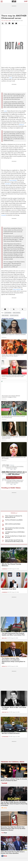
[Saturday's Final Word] (14, 580)
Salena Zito (4, 666)
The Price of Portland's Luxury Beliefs (14, 520)
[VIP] (25, 1)
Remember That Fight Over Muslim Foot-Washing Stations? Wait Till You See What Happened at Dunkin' (13, 828)
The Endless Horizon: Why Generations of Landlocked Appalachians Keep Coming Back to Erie (13, 660)
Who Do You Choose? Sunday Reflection (11, 565)
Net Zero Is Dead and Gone (11, 733)
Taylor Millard (6, 20)
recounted (3, 215)
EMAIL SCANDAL (16, 312)
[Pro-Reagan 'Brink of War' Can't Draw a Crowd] (14, 698)
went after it (8, 183)
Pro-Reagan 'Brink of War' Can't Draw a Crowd (14, 708)
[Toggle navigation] (2, 1)
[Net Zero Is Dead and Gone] (14, 724)
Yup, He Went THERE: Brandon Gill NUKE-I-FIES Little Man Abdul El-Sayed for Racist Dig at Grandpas (14, 803)
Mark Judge (4, 638)
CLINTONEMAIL (8, 312)
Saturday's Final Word (9, 589)
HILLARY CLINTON (14, 315)
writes (10, 77)
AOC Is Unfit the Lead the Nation (12, 524)
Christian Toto (5, 712)
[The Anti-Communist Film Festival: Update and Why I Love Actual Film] (14, 624)
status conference (17, 289)
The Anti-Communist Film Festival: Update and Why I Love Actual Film (13, 634)
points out (21, 124)
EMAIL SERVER (5, 315)
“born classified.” (13, 180)
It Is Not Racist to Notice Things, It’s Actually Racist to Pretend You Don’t (14, 779)
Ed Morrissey (5, 569)
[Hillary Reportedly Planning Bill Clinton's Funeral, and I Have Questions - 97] (14, 843)
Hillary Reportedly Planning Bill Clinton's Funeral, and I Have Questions (13, 852)
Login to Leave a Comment (14, 477)
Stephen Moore (5, 736)
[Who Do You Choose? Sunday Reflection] (14, 555)
